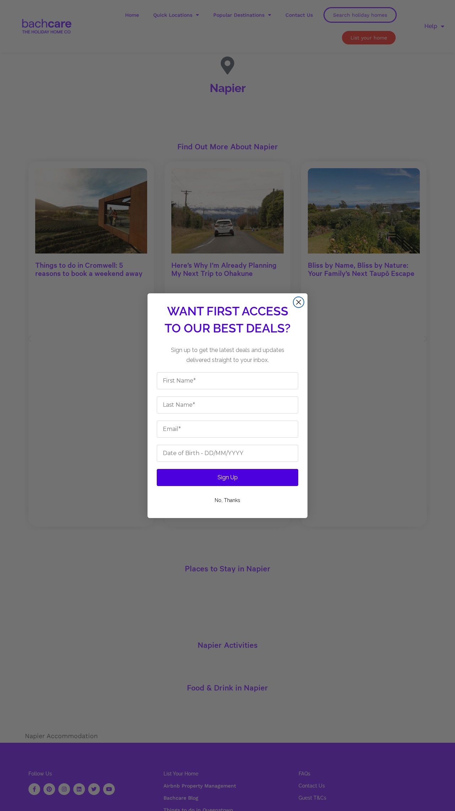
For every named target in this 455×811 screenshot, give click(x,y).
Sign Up (228, 477)
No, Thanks (227, 500)
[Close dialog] (298, 302)
